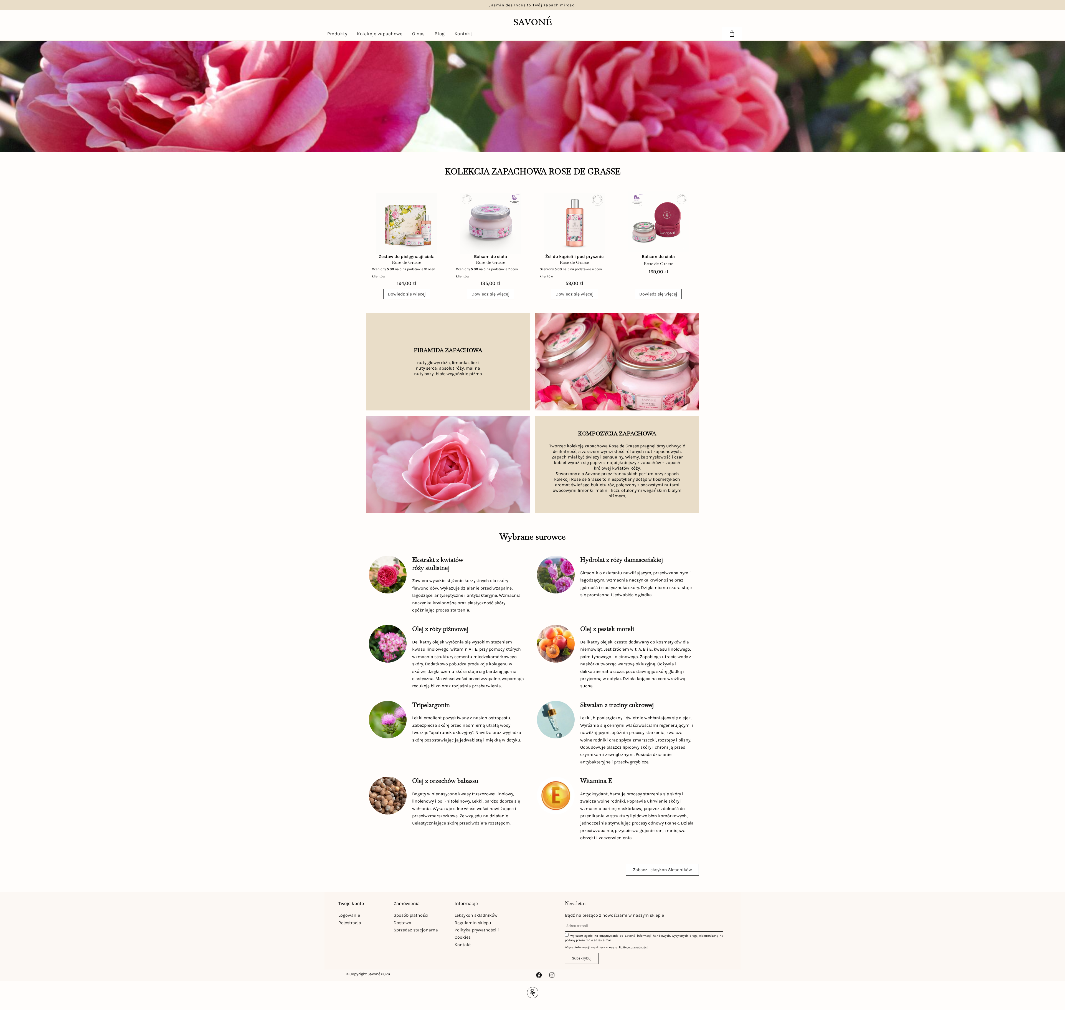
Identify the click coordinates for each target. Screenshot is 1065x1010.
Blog (440, 33)
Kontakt (463, 33)
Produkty (337, 33)
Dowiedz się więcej (407, 294)
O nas (418, 33)
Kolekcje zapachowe (379, 33)
